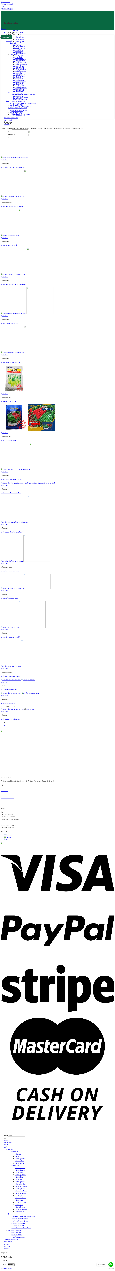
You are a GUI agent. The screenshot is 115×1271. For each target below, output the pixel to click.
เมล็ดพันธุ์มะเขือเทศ (18, 85)
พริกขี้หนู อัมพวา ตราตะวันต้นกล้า (10, 719)
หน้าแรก (6, 1140)
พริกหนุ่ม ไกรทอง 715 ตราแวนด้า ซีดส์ (11, 479)
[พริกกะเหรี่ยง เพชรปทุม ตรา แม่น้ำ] (23, 627)
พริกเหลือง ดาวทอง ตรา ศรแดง (10, 571)
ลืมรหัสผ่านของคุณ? (6, 1268)
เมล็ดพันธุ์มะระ (17, 78)
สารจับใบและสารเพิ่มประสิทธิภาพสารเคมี (23, 95)
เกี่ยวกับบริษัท (8, 1142)
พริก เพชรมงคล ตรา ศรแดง (9, 690)
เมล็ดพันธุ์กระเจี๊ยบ (18, 64)
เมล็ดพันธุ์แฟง (17, 98)
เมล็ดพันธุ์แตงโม (18, 94)
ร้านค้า (6, 1145)
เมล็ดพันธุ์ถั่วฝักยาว (19, 66)
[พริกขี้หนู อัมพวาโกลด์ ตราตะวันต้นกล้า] (28, 522)
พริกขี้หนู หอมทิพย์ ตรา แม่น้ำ (9, 245)
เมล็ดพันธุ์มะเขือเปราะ (19, 87)
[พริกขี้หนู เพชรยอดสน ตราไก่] (20, 693)
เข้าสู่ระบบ (11, 1264)
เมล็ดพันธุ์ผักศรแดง (17, 1232)
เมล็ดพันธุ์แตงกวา (18, 89)
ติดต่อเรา (7, 1246)
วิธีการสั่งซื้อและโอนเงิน (11, 118)
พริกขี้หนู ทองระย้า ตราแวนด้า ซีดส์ (11, 493)
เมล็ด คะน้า (16, 48)
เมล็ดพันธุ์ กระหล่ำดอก (19, 59)
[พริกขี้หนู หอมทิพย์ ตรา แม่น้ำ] (23, 236)
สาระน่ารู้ (6, 1244)
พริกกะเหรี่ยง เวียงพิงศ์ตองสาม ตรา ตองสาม (14, 167)
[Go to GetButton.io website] (111, 1268)
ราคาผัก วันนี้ (8, 120)
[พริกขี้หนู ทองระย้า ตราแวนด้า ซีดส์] (28, 483)
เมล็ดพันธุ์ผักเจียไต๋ (17, 1235)
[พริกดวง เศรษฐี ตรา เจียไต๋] (28, 430)
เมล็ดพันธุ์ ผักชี (19, 42)
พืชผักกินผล (13, 55)
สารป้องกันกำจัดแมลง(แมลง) (18, 110)
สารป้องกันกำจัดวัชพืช (16, 105)
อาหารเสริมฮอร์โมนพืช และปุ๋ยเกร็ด (20, 115)
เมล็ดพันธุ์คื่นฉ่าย (20, 37)
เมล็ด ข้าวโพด (17, 62)
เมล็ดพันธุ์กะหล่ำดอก (21, 1191)
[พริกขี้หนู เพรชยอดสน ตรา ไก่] (27, 314)
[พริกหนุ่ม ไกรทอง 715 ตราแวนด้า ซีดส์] (29, 469)
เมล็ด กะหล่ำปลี (17, 57)
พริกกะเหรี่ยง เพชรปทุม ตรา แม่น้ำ (10, 637)
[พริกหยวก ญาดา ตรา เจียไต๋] (14, 391)
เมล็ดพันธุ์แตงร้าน (20, 48)
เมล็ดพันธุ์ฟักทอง (18, 75)
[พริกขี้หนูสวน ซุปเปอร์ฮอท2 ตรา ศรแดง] (26, 196)
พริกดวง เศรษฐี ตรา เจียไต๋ (8, 440)
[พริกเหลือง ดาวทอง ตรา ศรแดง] (25, 561)
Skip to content (5, 2)
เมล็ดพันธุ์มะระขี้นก (18, 80)
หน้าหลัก (3, 33)
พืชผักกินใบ (15, 30)
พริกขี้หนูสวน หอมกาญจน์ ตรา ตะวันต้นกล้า (13, 284)
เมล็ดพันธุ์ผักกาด (18, 71)
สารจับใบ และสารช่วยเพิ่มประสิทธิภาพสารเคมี (23, 103)
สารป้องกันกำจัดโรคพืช (18, 102)
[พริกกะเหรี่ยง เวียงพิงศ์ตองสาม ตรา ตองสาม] (28, 157)
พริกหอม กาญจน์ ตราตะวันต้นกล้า (10, 362)
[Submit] (5, 1138)
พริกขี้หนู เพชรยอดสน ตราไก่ (9, 703)
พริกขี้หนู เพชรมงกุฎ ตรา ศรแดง (10, 676)
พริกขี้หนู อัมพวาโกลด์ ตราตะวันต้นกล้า (12, 532)
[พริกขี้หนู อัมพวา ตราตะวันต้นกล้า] (18, 709)
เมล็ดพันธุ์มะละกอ (18, 96)
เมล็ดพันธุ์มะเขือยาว (18, 82)
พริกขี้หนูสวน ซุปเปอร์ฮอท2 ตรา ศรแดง (12, 206)
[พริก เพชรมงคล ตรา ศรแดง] (18, 680)
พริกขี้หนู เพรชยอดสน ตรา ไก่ (9, 323)
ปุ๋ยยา (9, 92)
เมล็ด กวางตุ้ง (19, 32)
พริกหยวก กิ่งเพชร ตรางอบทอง (10, 598)
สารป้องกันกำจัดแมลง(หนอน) (18, 108)
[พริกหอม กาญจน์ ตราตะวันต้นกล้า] (26, 352)
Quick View (4, 160)
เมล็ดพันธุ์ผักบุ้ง (19, 39)
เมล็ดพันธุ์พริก (17, 73)
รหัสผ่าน (4, 1261)
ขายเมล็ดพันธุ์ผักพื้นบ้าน (18, 1237)
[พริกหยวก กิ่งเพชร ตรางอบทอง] (26, 588)
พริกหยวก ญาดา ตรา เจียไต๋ (9, 401)
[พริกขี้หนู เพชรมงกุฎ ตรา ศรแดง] (24, 666)
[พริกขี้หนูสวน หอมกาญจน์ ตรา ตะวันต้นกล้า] (27, 274)
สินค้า (5, 1147)
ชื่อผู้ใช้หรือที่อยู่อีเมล (7, 1257)
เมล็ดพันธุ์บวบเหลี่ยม (19, 68)
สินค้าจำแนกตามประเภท (14, 1230)
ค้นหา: (6, 1135)
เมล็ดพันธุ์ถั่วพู (19, 55)
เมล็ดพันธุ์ (9, 41)
